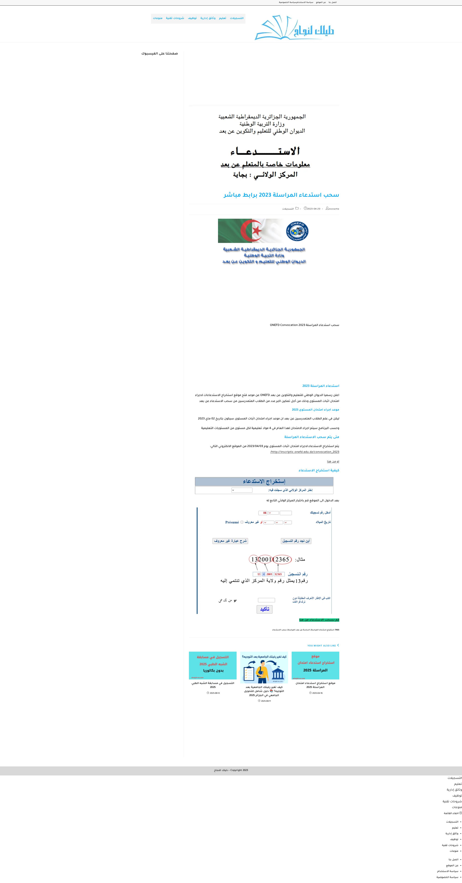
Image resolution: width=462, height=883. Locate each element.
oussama (334, 209)
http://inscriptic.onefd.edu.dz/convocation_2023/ (304, 452)
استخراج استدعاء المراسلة (322, 630)
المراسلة (291, 630)
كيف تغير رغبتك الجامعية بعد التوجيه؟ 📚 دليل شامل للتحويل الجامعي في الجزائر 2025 (264, 691)
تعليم (458, 784)
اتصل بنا (333, 3)
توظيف (457, 796)
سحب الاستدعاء (279, 630)
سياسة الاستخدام (305, 3)
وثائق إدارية (454, 790)
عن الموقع (321, 3)
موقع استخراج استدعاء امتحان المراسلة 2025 (315, 685)
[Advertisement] (264, 78)
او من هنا (333, 461)
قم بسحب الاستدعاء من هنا (319, 620)
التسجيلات (288, 209)
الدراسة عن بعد (303, 630)
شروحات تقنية (452, 801)
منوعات (457, 807)
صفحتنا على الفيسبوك (159, 54)
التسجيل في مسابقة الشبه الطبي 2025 (212, 685)
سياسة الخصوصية (288, 3)
